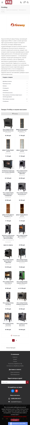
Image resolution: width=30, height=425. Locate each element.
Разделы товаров (8, 77)
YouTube (16, 390)
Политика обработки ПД (15, 363)
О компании (15, 354)
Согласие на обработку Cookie (15, 366)
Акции (15, 359)
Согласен (15, 420)
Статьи (15, 361)
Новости (15, 357)
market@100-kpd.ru (16, 402)
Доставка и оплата (15, 369)
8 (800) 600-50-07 (16, 398)
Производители (15, 374)
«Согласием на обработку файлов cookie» (15, 416)
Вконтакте (12, 390)
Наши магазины (15, 372)
